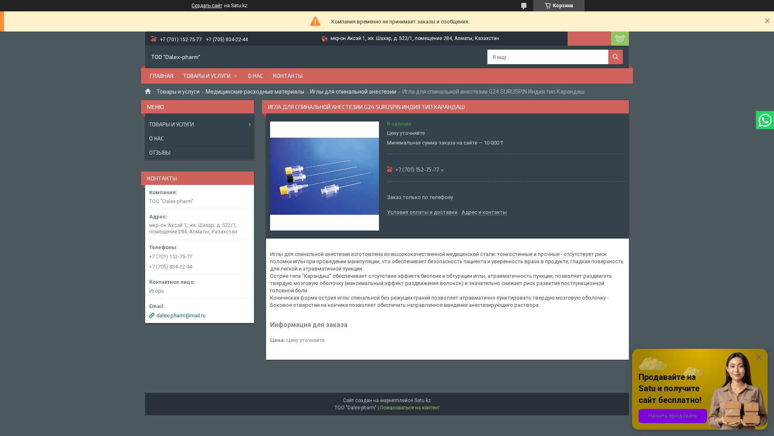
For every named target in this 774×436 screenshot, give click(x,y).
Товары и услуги (207, 75)
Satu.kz (422, 400)
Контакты (288, 75)
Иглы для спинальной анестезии (353, 91)
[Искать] (615, 57)
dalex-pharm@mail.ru (181, 315)
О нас (255, 75)
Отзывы (160, 152)
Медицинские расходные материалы (255, 91)
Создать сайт (206, 5)
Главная (161, 75)
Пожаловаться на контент (410, 408)
